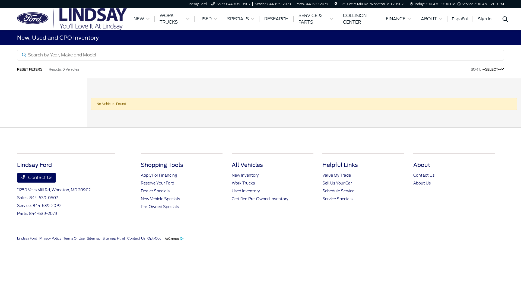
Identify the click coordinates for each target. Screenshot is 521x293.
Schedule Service (338, 191)
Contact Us (39, 177)
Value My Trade (336, 175)
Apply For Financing (159, 175)
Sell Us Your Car (337, 183)
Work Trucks (243, 183)
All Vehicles (247, 165)
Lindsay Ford (27, 238)
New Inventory (245, 175)
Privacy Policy (50, 238)
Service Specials (337, 199)
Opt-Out (154, 238)
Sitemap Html (114, 238)
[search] (505, 19)
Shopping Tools (162, 165)
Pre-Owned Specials (160, 207)
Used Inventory (246, 191)
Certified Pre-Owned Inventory (260, 199)
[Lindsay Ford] (72, 18)
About (421, 165)
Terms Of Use (74, 238)
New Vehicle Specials (160, 199)
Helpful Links (340, 165)
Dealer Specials (155, 191)
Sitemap (93, 238)
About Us (422, 183)
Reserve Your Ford (157, 183)
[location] (336, 4)
